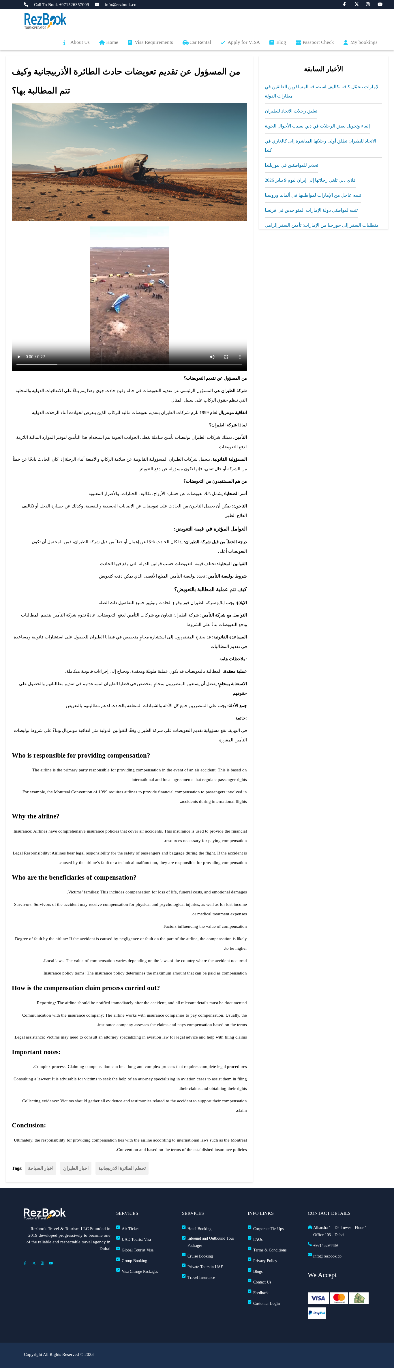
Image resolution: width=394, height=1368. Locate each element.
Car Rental (200, 42)
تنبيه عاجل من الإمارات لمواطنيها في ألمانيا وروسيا (313, 195)
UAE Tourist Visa (136, 1239)
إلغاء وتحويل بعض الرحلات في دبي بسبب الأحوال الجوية (317, 125)
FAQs (257, 1239)
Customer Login (266, 1303)
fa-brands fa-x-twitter (353, 3)
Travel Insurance (201, 1277)
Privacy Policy (265, 1261)
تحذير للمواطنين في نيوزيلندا (291, 165)
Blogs (257, 1271)
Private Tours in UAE (205, 1267)
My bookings (364, 42)
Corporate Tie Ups (268, 1229)
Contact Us (262, 1282)
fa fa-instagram (365, 3)
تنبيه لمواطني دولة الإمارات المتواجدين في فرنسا (311, 210)
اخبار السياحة (40, 1168)
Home (112, 42)
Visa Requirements (154, 42)
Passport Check (318, 42)
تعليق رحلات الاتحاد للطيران (291, 110)
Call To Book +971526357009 (61, 5)
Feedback (261, 1293)
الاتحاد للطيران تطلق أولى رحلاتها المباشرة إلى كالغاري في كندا (320, 145)
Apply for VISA (244, 42)
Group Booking (134, 1261)
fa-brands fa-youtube (376, 3)
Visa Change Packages (140, 1271)
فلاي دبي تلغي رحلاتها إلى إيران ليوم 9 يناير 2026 (310, 180)
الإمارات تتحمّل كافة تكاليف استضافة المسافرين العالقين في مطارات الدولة (322, 91)
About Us (80, 42)
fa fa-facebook (342, 3)
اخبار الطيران (76, 1168)
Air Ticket (130, 1229)
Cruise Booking (200, 1256)
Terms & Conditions (269, 1250)
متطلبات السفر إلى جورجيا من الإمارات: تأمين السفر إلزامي (322, 225)
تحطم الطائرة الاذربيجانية (122, 1168)
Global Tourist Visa (137, 1250)
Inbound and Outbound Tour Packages (210, 1242)
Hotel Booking (199, 1229)
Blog (281, 42)
